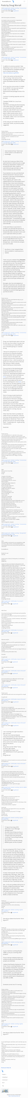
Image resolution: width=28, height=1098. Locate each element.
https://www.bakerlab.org (14, 1096)
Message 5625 (5, 943)
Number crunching (15, 8)
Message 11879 (11, 142)
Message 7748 (5, 724)
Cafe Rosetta (14, 601)
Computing (4, 1077)
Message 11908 (11, 58)
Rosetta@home (6, 1)
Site (3, 1082)
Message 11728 (11, 534)
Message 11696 (5, 602)
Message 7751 (5, 700)
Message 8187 (5, 686)
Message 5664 (5, 819)
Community (4, 1080)
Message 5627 (5, 911)
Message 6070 (7, 788)
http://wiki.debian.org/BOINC (11, 73)
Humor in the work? (21, 659)
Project (3, 1074)
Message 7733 (5, 765)
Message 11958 (11, 9)
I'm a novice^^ (20, 601)
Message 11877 (11, 334)
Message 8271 (5, 672)
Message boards (6, 8)
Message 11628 (5, 631)
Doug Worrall (15, 10)
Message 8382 (5, 660)
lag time (21, 817)
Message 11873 (11, 525)
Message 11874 (11, 461)
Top (3, 1085)
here (4, 377)
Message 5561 (5, 1025)
